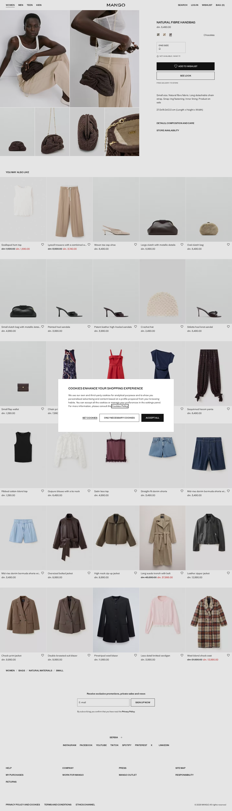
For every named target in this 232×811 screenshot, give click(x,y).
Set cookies (89, 417)
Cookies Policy (120, 406)
